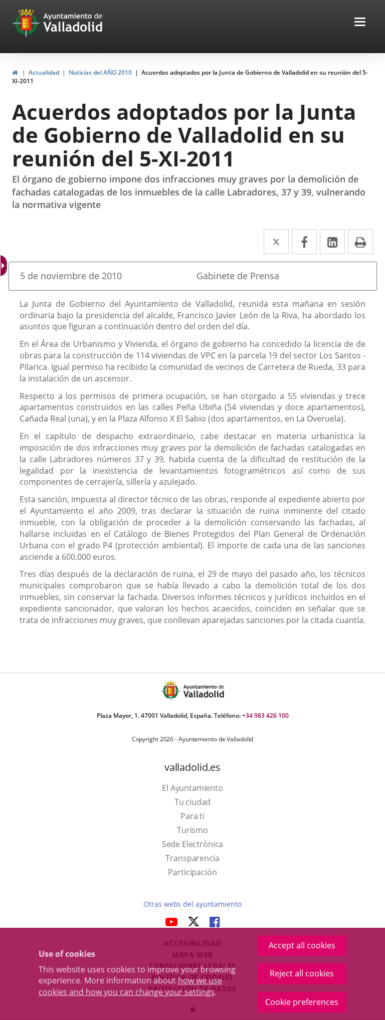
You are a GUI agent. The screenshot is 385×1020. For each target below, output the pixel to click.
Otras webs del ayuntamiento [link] (192, 904)
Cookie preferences (301, 1001)
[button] (360, 23)
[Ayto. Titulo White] (73, 23)
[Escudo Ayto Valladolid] (171, 690)
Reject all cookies (302, 973)
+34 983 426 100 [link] (265, 715)
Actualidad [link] (44, 72)
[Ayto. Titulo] (203, 690)
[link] (15, 72)
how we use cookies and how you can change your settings (130, 986)
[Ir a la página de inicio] (27, 23)
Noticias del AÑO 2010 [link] (100, 72)
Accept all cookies (302, 945)
